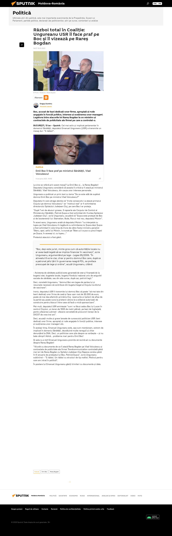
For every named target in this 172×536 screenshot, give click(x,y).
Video (132, 496)
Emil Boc (44, 472)
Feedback (110, 509)
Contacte (45, 509)
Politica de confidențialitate (70, 509)
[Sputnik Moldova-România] (24, 6)
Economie (73, 496)
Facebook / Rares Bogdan (48, 93)
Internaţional (93, 496)
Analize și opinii (108, 496)
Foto (140, 496)
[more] (100, 178)
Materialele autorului (46, 106)
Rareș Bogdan (54, 472)
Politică (39, 167)
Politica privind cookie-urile (94, 509)
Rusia (82, 496)
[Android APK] (153, 517)
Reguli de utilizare (32, 509)
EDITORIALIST (123, 496)
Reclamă (54, 509)
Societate (63, 496)
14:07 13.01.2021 (39, 48)
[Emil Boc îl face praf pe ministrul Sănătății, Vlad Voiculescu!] (68, 150)
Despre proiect (16, 509)
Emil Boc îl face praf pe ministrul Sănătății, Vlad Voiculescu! (63, 172)
